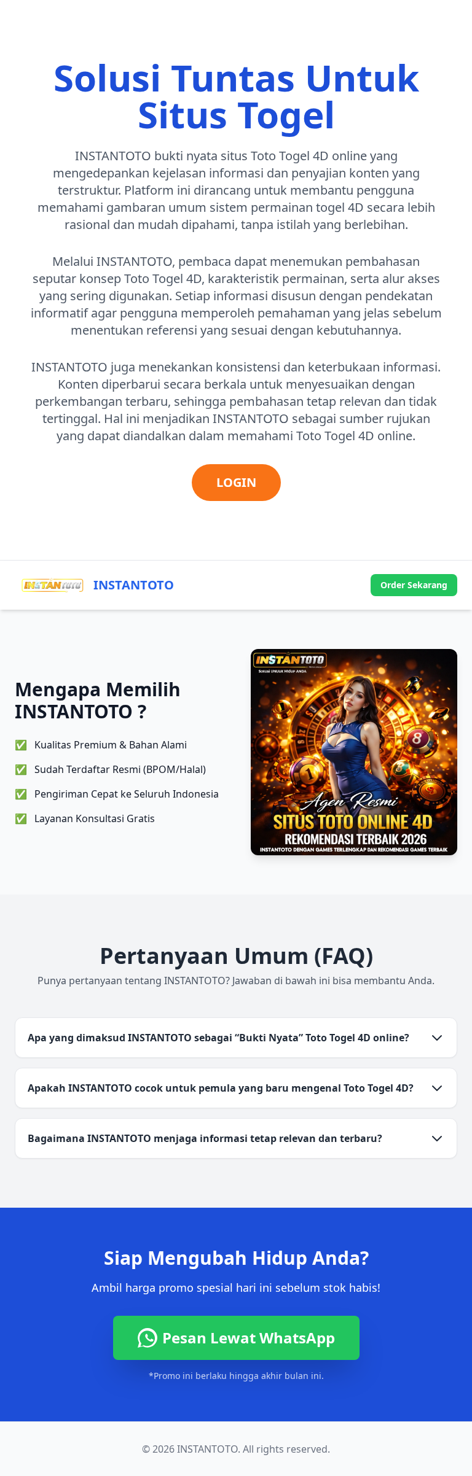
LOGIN (236, 482)
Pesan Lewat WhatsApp (248, 1337)
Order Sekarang (413, 585)
